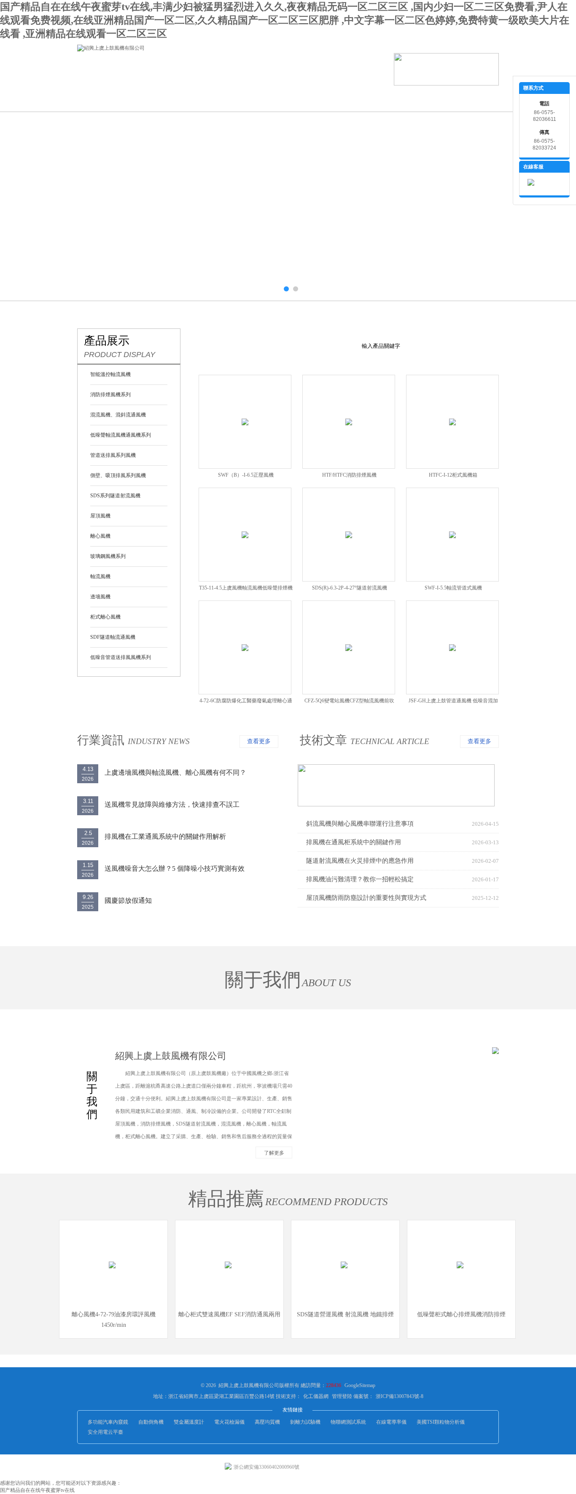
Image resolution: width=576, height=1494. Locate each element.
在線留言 (406, 98)
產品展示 (203, 98)
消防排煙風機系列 (110, 395)
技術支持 (305, 98)
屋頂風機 (100, 516)
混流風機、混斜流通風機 (118, 415)
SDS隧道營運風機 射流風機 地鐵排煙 (345, 1314)
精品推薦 (226, 1198)
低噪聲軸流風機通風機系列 (120, 435)
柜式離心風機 (105, 617)
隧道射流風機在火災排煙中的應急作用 (360, 860)
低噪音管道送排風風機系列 (120, 657)
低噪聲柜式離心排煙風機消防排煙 (461, 1314)
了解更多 (274, 1153)
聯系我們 (456, 98)
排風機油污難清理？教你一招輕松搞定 (360, 879)
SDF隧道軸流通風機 (112, 637)
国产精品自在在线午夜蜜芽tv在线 (37, 1490)
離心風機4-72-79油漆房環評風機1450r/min (114, 1319)
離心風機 (100, 536)
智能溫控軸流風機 (110, 374)
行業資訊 (254, 98)
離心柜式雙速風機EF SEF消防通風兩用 (229, 1314)
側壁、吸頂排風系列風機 (118, 475)
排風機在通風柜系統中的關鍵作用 (353, 842)
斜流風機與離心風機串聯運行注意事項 (360, 823)
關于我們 (153, 98)
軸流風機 (100, 576)
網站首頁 (102, 98)
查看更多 (259, 741)
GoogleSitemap (360, 1385)
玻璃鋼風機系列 (108, 556)
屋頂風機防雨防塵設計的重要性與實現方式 (366, 897)
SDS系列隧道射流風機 (115, 496)
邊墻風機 (100, 597)
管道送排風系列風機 (113, 455)
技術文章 (323, 740)
